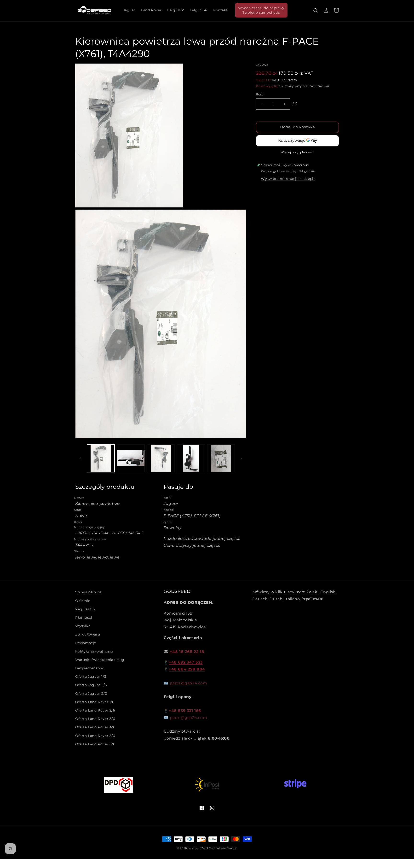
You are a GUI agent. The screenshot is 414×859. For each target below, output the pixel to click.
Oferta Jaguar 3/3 (91, 693)
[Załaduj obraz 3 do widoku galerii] (161, 458)
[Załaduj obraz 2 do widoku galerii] (130, 458)
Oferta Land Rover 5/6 (95, 736)
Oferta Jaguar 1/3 (90, 676)
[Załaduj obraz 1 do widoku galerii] (101, 458)
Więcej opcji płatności (297, 152)
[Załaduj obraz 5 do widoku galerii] (221, 458)
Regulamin (85, 609)
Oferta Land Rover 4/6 (95, 727)
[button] (315, 10)
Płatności (83, 617)
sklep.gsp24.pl (198, 848)
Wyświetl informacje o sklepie (288, 179)
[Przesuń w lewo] (80, 458)
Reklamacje (85, 643)
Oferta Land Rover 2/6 (95, 710)
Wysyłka (82, 626)
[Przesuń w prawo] (241, 458)
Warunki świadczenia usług (99, 660)
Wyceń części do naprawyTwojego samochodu (261, 10)
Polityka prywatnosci (94, 651)
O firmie (82, 601)
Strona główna (88, 592)
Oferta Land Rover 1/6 (95, 702)
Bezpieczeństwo (89, 668)
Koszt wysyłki (267, 86)
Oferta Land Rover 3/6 (95, 719)
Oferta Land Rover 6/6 (95, 744)
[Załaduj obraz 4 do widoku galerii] (191, 458)
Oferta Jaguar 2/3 (91, 685)
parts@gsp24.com (188, 683)
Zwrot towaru (87, 634)
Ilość (260, 94)
